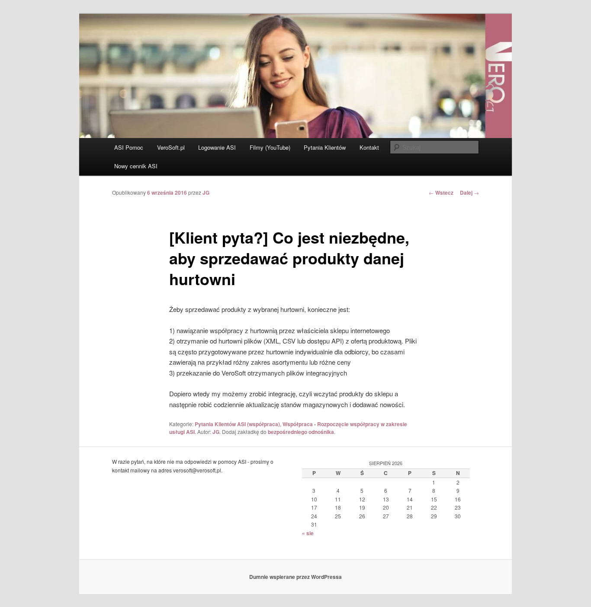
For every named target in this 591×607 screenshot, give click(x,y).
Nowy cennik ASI (135, 166)
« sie (308, 533)
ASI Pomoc (128, 147)
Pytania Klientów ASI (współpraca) (237, 424)
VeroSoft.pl (171, 147)
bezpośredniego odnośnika (301, 432)
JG (205, 192)
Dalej (469, 192)
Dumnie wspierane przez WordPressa (295, 577)
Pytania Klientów (325, 147)
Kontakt (369, 147)
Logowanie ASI (217, 147)
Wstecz (441, 192)
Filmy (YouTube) (270, 147)
